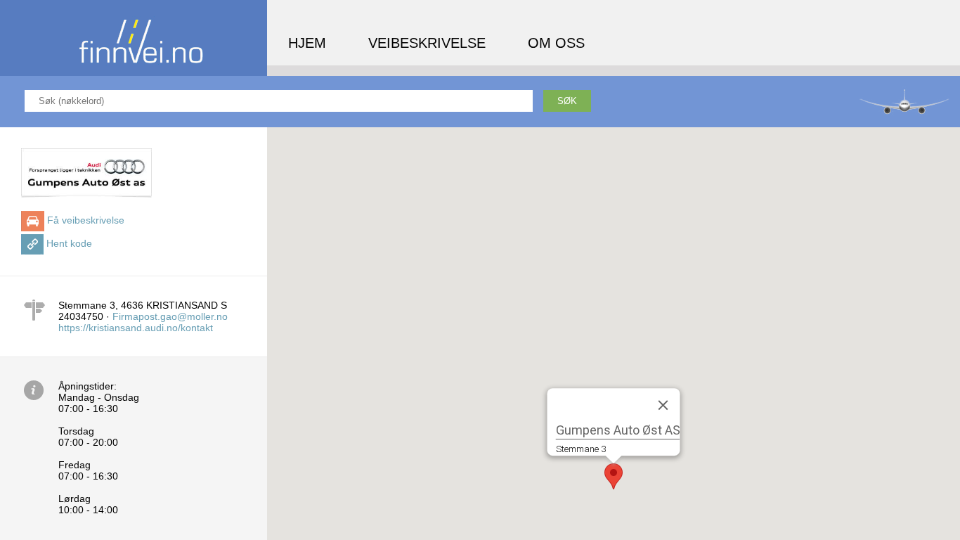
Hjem (307, 43)
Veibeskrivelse (427, 43)
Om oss (556, 43)
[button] (613, 476)
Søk (567, 101)
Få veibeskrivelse (85, 220)
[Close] (663, 405)
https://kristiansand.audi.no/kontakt (135, 327)
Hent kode (69, 243)
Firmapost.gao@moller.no (170, 316)
